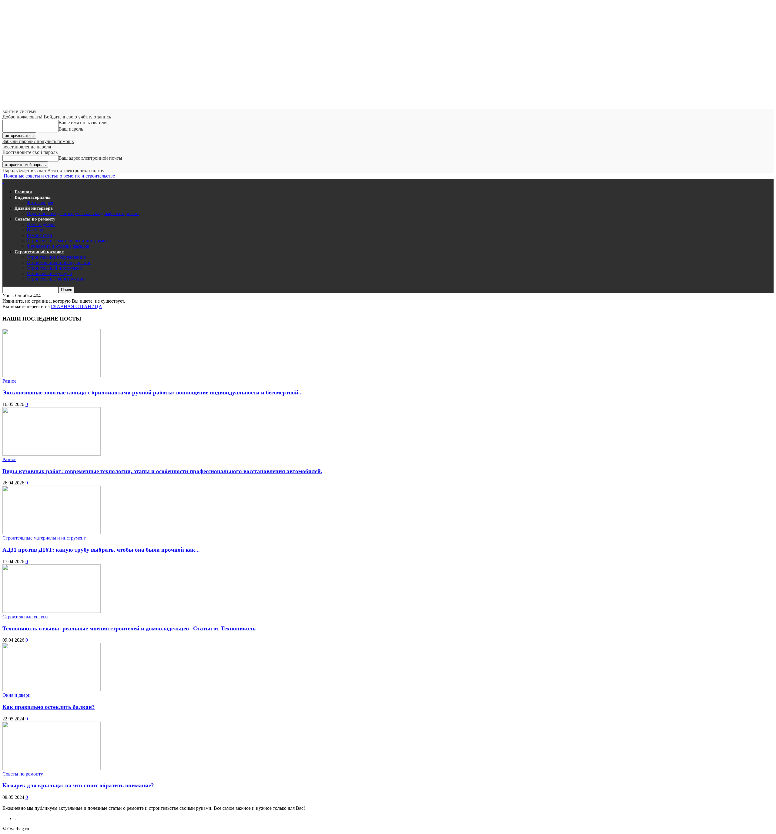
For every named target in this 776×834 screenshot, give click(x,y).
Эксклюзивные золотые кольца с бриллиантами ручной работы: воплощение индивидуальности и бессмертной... (152, 392)
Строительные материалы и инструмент (68, 240)
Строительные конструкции (56, 278)
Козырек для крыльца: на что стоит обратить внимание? (78, 785)
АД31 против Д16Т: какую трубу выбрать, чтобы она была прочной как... (101, 550)
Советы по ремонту (35, 219)
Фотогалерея (40, 202)
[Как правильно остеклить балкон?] (51, 689)
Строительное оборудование (56, 257)
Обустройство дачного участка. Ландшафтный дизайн (83, 213)
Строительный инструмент (55, 268)
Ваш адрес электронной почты (90, 158)
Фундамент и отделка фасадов (58, 246)
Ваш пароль (71, 128)
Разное (9, 381)
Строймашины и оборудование (59, 262)
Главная (23, 191)
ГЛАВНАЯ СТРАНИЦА (76, 306)
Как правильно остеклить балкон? (48, 707)
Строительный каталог (39, 251)
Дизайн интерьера (34, 208)
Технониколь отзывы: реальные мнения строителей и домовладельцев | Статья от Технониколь (129, 628)
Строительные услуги (49, 273)
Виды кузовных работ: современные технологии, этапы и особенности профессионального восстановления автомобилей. (162, 471)
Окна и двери (41, 224)
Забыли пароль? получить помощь (38, 141)
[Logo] (3, 181)
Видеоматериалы (33, 197)
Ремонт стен (39, 235)
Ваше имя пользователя (83, 122)
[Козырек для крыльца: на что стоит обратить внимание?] (51, 768)
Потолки (36, 229)
